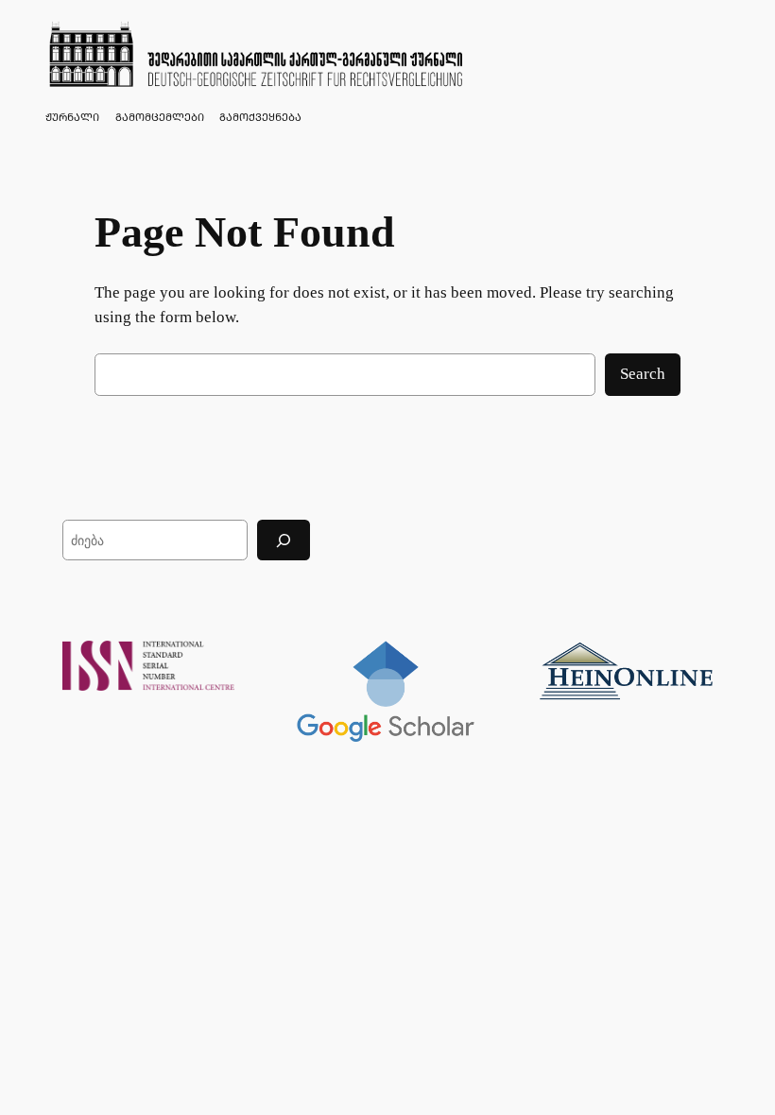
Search (642, 374)
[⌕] (283, 540)
